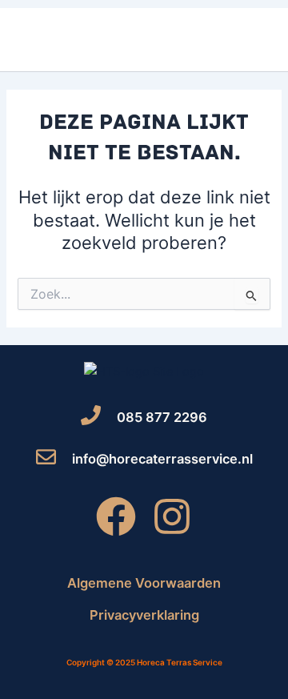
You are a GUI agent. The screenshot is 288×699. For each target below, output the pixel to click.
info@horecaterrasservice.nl (162, 459)
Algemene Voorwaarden (144, 583)
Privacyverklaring (144, 615)
